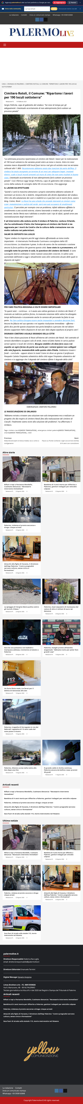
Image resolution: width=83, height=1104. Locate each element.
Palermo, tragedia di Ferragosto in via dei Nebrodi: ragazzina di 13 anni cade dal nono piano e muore (21, 729)
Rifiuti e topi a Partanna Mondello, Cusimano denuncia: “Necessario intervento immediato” (18, 486)
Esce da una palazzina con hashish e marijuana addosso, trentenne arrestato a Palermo (21, 650)
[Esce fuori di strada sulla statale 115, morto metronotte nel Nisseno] (22, 918)
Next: (60, 440)
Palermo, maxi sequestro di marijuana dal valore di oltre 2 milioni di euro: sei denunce (61, 609)
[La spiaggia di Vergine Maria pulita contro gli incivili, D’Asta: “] (22, 591)
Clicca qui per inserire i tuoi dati (67, 8)
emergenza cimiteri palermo (48, 430)
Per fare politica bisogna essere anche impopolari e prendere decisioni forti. (42, 320)
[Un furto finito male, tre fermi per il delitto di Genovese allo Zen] (22, 673)
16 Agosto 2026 (59, 654)
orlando (7, 433)
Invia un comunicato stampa (40, 15)
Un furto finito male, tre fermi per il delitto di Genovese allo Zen (19, 689)
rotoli (30, 433)
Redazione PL (10, 101)
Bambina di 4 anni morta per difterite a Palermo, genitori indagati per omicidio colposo (60, 486)
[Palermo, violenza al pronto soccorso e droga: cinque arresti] (22, 510)
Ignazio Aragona (24, 977)
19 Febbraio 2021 (21, 101)
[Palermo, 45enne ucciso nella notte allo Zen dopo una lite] (22, 752)
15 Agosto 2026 (20, 734)
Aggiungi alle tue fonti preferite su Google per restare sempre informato (35, 2)
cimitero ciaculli (14, 430)
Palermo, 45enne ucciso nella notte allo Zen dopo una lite (20, 769)
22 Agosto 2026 (20, 491)
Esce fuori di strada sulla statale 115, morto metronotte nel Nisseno (32, 814)
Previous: (21, 440)
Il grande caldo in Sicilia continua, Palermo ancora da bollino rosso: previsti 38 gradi (60, 770)
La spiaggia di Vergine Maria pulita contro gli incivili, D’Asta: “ (21, 608)
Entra (54, 9)
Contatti (24, 15)
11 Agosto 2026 (59, 774)
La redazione (14, 15)
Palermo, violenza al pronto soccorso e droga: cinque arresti (19, 526)
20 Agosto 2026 (59, 614)
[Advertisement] (41, 64)
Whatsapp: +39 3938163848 (63, 15)
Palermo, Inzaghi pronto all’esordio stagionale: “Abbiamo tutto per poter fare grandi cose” (61, 650)
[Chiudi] (80, 2)
